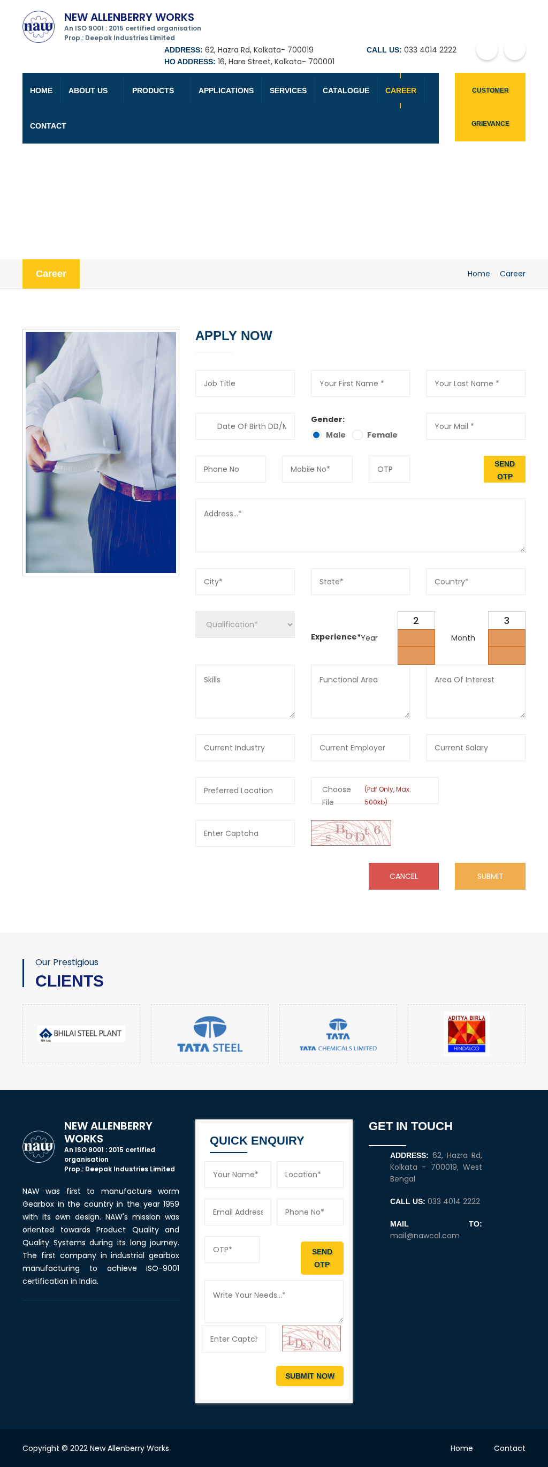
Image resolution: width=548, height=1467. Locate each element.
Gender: (328, 419)
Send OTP (504, 470)
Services (288, 90)
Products (153, 90)
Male (336, 435)
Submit (490, 876)
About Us (88, 90)
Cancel (404, 876)
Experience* (336, 636)
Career (400, 90)
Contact (48, 126)
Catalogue (346, 90)
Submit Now (309, 1376)
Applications (226, 90)
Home (41, 90)
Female (382, 435)
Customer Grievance (490, 107)
